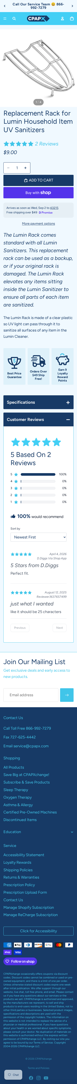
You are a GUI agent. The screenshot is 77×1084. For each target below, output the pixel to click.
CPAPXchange (43, 1058)
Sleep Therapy (15, 789)
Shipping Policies (18, 870)
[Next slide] (72, 6)
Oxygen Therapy (17, 797)
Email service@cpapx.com (26, 746)
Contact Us (13, 900)
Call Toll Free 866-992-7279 (27, 728)
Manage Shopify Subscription (28, 907)
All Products (13, 767)
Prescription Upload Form (25, 892)
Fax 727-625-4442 (19, 737)
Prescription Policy (19, 884)
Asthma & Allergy (18, 804)
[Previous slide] (4, 6)
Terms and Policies (38, 1068)
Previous (20, 628)
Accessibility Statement (23, 854)
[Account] (62, 18)
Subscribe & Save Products (26, 782)
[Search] (14, 18)
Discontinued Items (20, 819)
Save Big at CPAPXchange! (26, 774)
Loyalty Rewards (17, 862)
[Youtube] (46, 1078)
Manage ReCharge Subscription (30, 914)
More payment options (38, 223)
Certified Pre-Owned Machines (30, 812)
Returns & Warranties (21, 877)
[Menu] (5, 18)
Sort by (15, 528)
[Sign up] (67, 695)
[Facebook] (31, 1078)
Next (59, 628)
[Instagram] (38, 1078)
